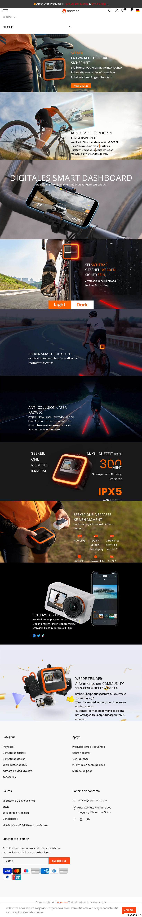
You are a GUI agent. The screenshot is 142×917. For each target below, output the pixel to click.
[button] (9, 17)
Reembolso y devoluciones (19, 800)
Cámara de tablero (14, 753)
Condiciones (10, 819)
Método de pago (82, 771)
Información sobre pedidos (88, 765)
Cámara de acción (14, 759)
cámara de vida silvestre (17, 771)
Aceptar (129, 910)
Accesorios (9, 777)
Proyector (8, 747)
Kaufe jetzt (81, 86)
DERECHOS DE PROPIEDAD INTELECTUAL (25, 825)
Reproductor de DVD (15, 765)
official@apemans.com (92, 800)
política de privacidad (16, 813)
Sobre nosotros (81, 753)
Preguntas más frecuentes (88, 747)
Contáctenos (80, 759)
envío (6, 806)
